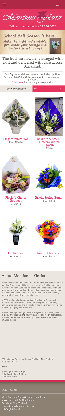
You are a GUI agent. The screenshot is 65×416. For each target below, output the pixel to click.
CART (58, 5)
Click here (17, 82)
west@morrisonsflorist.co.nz (19, 406)
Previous (7, 42)
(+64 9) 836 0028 (12, 409)
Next (58, 42)
